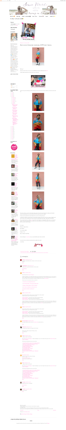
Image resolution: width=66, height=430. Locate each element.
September (13, 101)
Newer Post (21, 410)
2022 (12, 95)
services (42, 302)
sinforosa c (23, 259)
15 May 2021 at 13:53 (29, 326)
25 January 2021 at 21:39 (28, 259)
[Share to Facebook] (34, 251)
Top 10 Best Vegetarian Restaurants (27, 377)
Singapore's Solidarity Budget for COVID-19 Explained (30, 285)
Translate (17, 25)
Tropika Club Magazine (31, 274)
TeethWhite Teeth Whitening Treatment (28, 346)
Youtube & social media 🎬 (26, 16)
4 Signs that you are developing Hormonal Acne (29, 281)
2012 (12, 136)
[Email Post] (30, 251)
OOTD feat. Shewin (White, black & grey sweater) (14, 113)
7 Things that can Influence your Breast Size (28, 288)
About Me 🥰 (12, 16)
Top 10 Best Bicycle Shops (26, 349)
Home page (18, 16)
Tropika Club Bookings (25, 299)
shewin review (42, 252)
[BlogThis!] (32, 251)
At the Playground (16, 219)
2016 (12, 131)
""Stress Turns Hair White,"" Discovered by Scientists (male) (30, 283)
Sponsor (46, 16)
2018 (12, 129)
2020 (12, 126)
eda (22, 354)
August (13, 102)
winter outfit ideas (46, 252)
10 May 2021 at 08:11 (31, 320)
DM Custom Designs (25, 320)
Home (38, 410)
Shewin (47, 70)
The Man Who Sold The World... (16, 210)
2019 (12, 127)
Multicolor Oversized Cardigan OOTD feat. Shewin (15, 105)
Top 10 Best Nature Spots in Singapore (28, 348)
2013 (12, 135)
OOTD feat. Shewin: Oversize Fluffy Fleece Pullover (14, 111)
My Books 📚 (41, 16)
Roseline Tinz (24, 326)
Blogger (48, 423)
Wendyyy (23, 272)
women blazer (28, 236)
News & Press (34, 16)
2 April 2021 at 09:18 (28, 272)
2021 (12, 96)
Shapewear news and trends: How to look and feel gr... (15, 116)
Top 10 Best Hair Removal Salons (27, 345)
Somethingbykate (24, 265)
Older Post (54, 410)
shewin (36, 252)
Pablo (23, 362)
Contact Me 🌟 (52, 16)
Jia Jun (23, 292)
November (13, 98)
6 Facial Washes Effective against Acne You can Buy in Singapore (31, 370)
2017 (12, 130)
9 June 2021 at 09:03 (26, 354)
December (13, 97)
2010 (12, 138)
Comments (13, 87)
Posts (12, 85)
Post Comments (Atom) (27, 411)
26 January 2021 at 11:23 (30, 265)
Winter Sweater (16, 228)
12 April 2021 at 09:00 (27, 292)
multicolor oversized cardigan (29, 252)
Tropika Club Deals (24, 298)
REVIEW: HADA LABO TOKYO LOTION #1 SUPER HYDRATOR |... (15, 119)
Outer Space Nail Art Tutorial (16, 165)
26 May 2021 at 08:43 (28, 335)
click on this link (46, 278)
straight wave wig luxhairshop (26, 357)
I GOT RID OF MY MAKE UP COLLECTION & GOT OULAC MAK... (14, 123)
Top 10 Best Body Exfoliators (26, 347)
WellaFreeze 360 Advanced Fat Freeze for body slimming (30, 343)
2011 (12, 137)
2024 (12, 92)
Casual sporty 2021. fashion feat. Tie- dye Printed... (14, 108)
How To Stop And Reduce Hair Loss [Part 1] (28, 344)
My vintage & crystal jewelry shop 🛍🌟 (17, 18)
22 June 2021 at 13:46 (27, 362)
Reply (23, 262)
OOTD (34, 252)
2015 (12, 132)
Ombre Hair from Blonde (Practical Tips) (16, 175)
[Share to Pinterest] (35, 251)
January (13, 103)
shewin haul (38, 252)
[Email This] (32, 251)
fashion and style (24, 252)
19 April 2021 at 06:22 (28, 306)
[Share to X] (33, 251)
